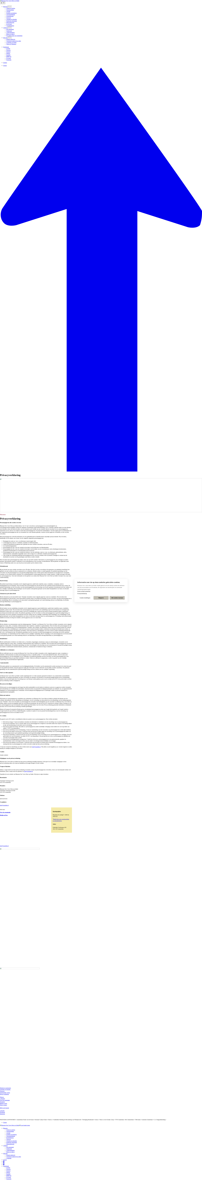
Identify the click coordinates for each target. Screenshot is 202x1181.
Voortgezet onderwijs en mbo (13, 41)
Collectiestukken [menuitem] (10, 1150)
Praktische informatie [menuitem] (11, 1142)
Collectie (5, 27)
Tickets (5, 65)
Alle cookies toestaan (117, 598)
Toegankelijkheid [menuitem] (10, 1136)
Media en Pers (4, 815)
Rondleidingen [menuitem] (10, 1137)
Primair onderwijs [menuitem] (10, 1155)
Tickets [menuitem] (5, 1160)
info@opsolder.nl (36, 747)
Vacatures (2, 1102)
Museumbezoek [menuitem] (10, 1144)
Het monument (10, 29)
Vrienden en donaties (11, 19)
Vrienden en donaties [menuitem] (11, 1141)
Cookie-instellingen (85, 598)
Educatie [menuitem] (5, 1153)
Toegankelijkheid (10, 14)
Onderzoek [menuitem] (9, 1149)
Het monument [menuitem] (10, 1147)
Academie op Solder (11, 42)
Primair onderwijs (10, 39)
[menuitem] (6, 1166)
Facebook (2, 1112)
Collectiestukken (10, 32)
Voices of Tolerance (11, 44)
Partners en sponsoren (5, 1088)
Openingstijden (10, 10)
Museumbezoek (10, 22)
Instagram (2, 1114)
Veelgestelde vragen (5, 1092)
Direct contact (3, 1105)
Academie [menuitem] (8, 1158)
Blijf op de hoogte (4, 1108)
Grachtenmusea (10, 25)
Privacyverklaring (82, 593)
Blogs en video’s (10, 34)
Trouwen (8, 18)
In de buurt (9, 24)
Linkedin (2, 1111)
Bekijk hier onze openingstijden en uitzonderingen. (61, 820)
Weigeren (101, 598)
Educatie (5, 37)
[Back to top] (101, 471)
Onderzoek (9, 31)
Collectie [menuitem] (5, 1145)
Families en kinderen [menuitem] (11, 1134)
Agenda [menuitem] (8, 1133)
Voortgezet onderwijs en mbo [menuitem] (13, 1156)
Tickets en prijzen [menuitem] (10, 1130)
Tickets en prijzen (10, 8)
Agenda (8, 11)
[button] (6, 47)
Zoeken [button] (5, 62)
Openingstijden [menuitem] (10, 1131)
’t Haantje (2, 1098)
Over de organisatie (5, 812)
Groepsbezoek (9, 16)
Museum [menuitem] (5, 1128)
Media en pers (3, 1103)
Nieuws (2, 1097)
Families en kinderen (11, 13)
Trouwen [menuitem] (8, 1139)
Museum (5, 6)
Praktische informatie (11, 21)
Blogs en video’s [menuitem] (10, 1152)
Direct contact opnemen (83, 591)
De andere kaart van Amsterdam (14, 35)
